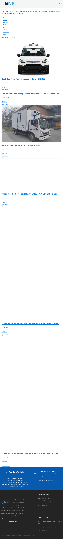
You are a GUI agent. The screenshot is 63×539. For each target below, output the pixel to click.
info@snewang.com (48, 501)
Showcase (6, 22)
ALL (4, 18)
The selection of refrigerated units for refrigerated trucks (30, 94)
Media (3, 37)
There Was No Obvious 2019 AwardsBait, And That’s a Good (30, 194)
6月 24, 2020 (5, 198)
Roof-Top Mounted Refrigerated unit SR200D (23, 79)
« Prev (3, 466)
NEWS (5, 20)
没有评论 (4, 87)
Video (4, 24)
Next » (8, 466)
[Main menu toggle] (60, 4)
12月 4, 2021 (5, 83)
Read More (5, 89)
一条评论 (4, 202)
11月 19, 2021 (5, 149)
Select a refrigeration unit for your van (21, 145)
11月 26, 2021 (5, 97)
